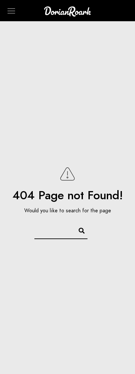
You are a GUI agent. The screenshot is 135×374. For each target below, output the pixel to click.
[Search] (79, 229)
